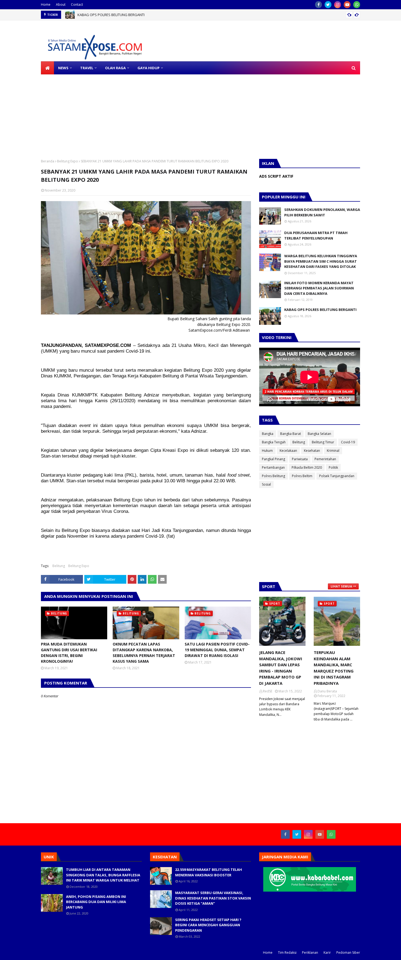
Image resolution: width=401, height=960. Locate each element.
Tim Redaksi (287, 952)
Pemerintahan (325, 459)
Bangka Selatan (319, 433)
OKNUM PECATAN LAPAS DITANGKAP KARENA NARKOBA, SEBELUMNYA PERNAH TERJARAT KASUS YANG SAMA (144, 652)
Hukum (267, 450)
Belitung (58, 566)
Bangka (267, 433)
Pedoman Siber (348, 952)
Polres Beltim (302, 476)
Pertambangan (273, 467)
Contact (77, 4)
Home (45, 4)
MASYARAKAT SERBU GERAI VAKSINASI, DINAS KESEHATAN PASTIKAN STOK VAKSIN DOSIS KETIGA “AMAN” (213, 898)
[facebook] (318, 4)
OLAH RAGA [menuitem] (115, 67)
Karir (327, 952)
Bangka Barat (290, 433)
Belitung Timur (323, 442)
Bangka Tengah (274, 442)
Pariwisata (300, 459)
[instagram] (337, 4)
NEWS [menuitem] (63, 67)
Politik (333, 467)
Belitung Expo (67, 161)
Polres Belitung (273, 476)
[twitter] (328, 4)
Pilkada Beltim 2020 (307, 467)
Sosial (266, 484)
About (60, 4)
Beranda (47, 161)
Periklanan (310, 952)
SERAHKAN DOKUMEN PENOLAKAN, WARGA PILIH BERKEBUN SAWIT (322, 212)
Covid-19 (348, 442)
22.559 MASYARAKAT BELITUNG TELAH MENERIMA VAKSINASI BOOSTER (208, 872)
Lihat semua (341, 586)
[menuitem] (47, 67)
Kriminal (333, 450)
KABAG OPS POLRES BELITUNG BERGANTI (111, 14)
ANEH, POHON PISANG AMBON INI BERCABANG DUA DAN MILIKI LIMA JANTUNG (96, 902)
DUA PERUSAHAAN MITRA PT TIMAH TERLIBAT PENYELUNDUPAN (316, 235)
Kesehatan (312, 450)
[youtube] (347, 4)
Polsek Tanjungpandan (336, 476)
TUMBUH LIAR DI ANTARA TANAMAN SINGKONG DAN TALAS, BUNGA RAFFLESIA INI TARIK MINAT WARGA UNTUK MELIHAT (103, 875)
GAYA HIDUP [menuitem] (148, 67)
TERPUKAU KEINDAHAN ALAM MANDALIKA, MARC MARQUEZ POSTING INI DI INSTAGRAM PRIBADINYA (334, 668)
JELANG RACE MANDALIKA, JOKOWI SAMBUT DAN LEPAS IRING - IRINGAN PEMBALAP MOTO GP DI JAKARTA (280, 668)
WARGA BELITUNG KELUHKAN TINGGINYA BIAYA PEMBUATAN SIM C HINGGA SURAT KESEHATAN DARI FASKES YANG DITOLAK (320, 261)
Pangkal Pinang (273, 459)
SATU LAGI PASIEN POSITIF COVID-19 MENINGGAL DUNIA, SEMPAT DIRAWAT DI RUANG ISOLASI (217, 649)
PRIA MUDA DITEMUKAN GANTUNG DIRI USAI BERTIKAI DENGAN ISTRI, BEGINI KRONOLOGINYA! (69, 652)
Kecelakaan (288, 450)
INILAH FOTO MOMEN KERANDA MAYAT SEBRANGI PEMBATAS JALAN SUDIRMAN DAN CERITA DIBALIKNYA (319, 288)
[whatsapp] (356, 4)
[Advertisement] (163, 112)
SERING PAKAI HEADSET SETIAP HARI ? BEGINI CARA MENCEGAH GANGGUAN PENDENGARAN (208, 925)
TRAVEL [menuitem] (86, 67)
